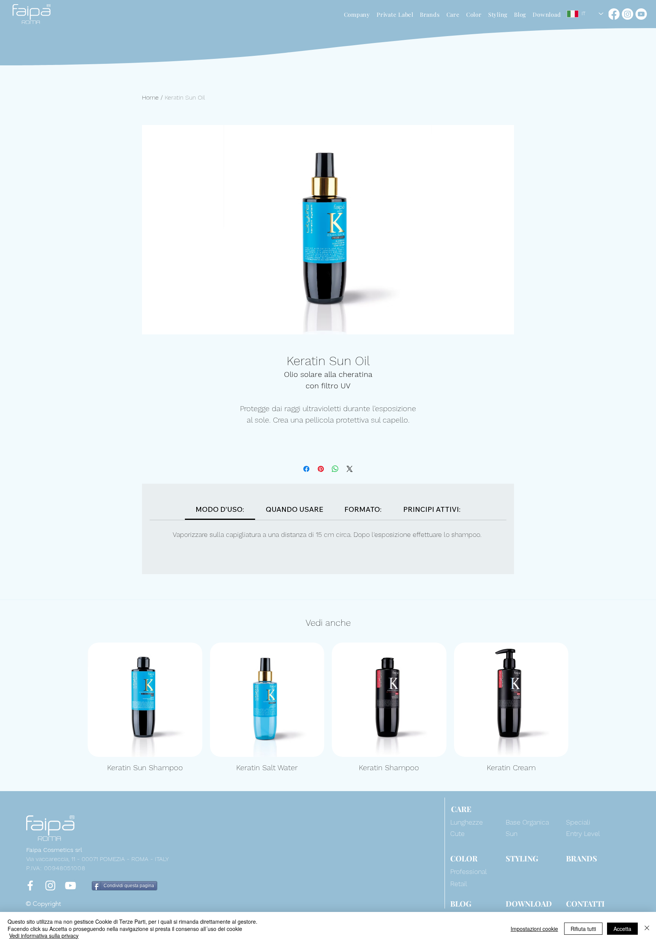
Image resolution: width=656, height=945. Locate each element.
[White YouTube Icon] (70, 885)
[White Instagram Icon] (50, 885)
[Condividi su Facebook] (306, 468)
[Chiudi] (646, 928)
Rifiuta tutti (583, 928)
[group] (328, 707)
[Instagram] (627, 14)
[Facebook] (614, 14)
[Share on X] (349, 468)
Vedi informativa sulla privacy (44, 935)
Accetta (622, 928)
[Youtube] (641, 14)
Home (150, 97)
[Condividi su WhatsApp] (335, 468)
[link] (220, 509)
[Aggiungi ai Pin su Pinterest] (320, 468)
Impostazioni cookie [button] (534, 928)
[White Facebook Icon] (30, 885)
